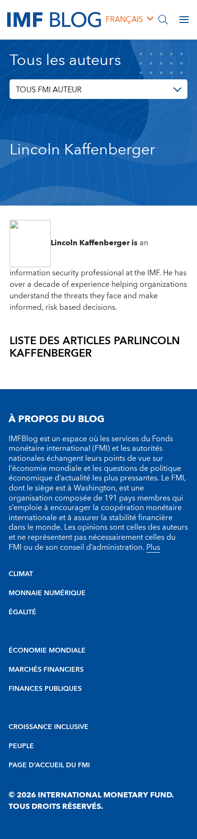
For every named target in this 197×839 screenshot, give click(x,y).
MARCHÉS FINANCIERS (46, 670)
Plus (153, 547)
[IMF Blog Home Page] (54, 19)
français (124, 19)
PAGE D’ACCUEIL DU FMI (49, 765)
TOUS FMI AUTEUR (49, 90)
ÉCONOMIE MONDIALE (47, 650)
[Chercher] (163, 19)
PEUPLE (21, 746)
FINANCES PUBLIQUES (45, 689)
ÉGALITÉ (22, 612)
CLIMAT (21, 574)
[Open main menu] (184, 19)
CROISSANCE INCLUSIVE (48, 727)
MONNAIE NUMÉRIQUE (47, 593)
